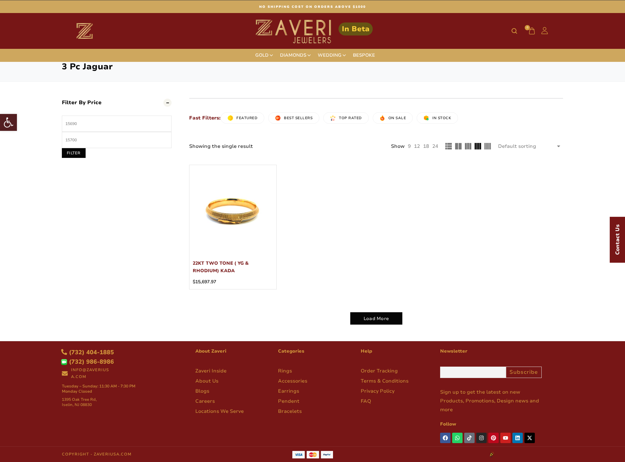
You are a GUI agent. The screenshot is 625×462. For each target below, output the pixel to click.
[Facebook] (445, 438)
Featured (246, 118)
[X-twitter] (529, 438)
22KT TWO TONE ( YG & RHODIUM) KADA (221, 266)
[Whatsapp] (457, 438)
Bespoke (364, 55)
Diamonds (293, 55)
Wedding (329, 55)
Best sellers (298, 118)
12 (417, 146)
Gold (262, 55)
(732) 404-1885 (90, 352)
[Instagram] (481, 438)
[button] (8, 122)
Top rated (350, 118)
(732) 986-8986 (90, 362)
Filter (74, 153)
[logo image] (313, 30)
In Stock (441, 118)
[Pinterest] (493, 438)
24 (435, 146)
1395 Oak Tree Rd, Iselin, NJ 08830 (79, 402)
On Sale (397, 118)
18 (426, 146)
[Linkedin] (517, 438)
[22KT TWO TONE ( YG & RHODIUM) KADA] (233, 208)
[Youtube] (505, 438)
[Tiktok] (469, 438)
